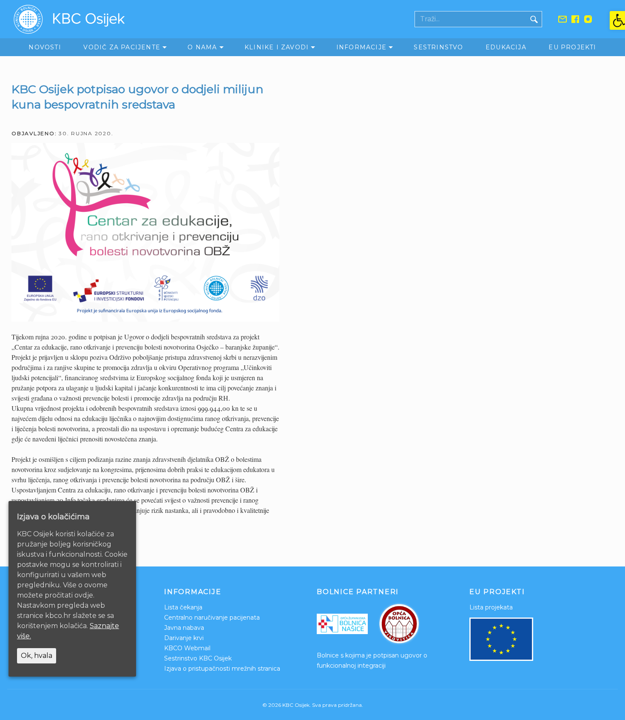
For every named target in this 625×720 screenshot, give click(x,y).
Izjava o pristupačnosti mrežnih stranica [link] (222, 668)
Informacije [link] (361, 47)
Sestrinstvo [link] (438, 47)
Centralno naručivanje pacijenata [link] (212, 617)
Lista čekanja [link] (183, 607)
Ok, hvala (36, 656)
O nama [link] (202, 47)
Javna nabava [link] (184, 628)
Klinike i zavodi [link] (276, 47)
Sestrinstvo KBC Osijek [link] (198, 658)
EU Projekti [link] (572, 47)
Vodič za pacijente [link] (121, 47)
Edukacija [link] (506, 47)
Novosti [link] (44, 47)
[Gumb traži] (534, 19)
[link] (617, 20)
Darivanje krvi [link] (184, 638)
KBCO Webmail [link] (187, 648)
